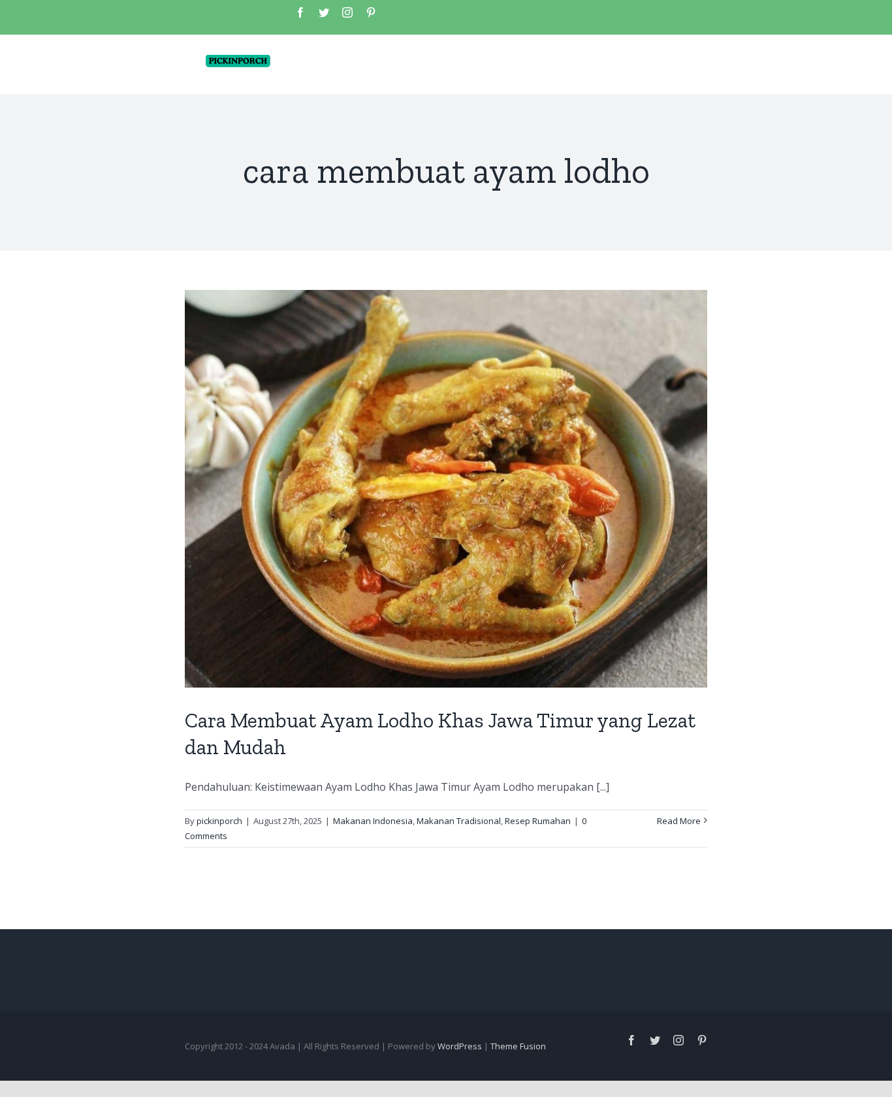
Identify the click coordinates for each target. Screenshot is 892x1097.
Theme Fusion (518, 1046)
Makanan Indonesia (373, 821)
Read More (679, 821)
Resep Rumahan (538, 821)
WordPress (460, 1046)
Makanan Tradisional (459, 821)
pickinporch (219, 821)
